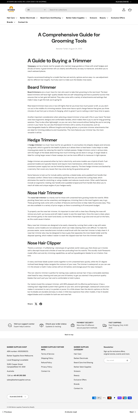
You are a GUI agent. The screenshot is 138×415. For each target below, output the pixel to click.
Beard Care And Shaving (50, 18)
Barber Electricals (27, 18)
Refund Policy (46, 362)
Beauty (103, 18)
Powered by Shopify (28, 407)
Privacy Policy (46, 367)
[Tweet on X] (36, 304)
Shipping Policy (47, 358)
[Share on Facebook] (40, 304)
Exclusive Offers (118, 18)
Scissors (93, 18)
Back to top (69, 335)
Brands (10, 22)
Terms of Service (47, 354)
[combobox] (68, 9)
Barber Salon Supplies (75, 18)
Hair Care (11, 18)
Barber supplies (17, 407)
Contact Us (23, 22)
